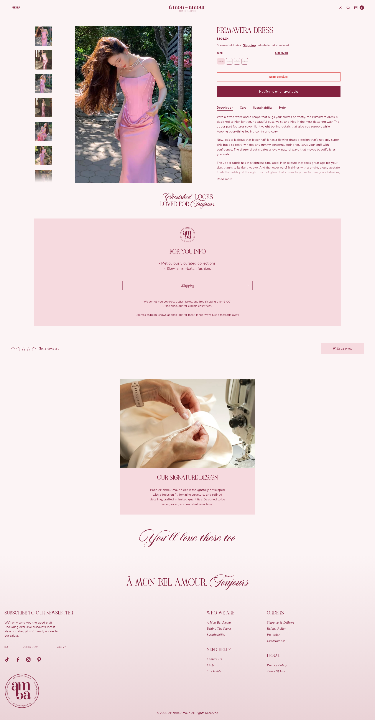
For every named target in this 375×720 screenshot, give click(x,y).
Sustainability (263, 107)
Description (225, 107)
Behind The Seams (219, 628)
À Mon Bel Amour (219, 622)
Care (243, 107)
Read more (224, 179)
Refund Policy (276, 628)
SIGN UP (61, 647)
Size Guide (214, 671)
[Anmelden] (340, 8)
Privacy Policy (277, 665)
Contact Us (214, 659)
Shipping (249, 45)
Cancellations (276, 640)
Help (282, 107)
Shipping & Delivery (280, 622)
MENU (16, 7)
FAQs (210, 665)
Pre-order (273, 634)
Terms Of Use (276, 671)
